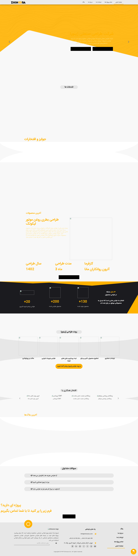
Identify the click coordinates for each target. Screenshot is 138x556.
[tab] (69, 475)
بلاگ (83, 2)
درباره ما (90, 2)
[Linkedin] (72, 546)
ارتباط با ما (98, 2)
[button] (81, 49)
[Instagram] (83, 546)
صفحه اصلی (118, 2)
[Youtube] (95, 546)
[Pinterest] (80, 546)
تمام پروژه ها (108, 2)
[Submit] (56, 543)
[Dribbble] (87, 546)
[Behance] (76, 546)
